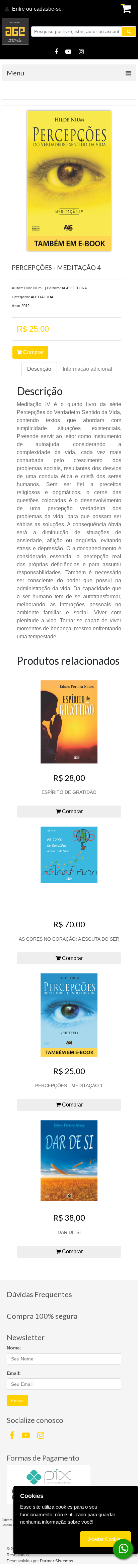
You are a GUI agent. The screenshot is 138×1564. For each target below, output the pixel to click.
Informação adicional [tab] (87, 369)
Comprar (33, 352)
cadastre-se (48, 9)
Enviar (17, 1400)
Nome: (14, 1347)
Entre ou (22, 9)
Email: (14, 1373)
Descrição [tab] (39, 369)
